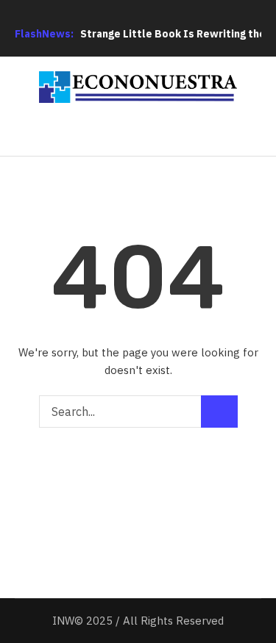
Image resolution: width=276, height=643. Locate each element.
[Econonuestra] (138, 86)
